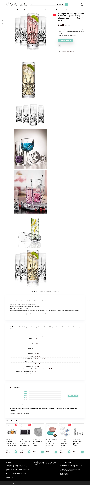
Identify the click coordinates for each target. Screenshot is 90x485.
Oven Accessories (36, 439)
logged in (18, 413)
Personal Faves (66, 51)
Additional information (45, 291)
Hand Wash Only (39, 351)
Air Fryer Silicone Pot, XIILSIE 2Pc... (50, 443)
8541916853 (49, 369)
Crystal (36, 338)
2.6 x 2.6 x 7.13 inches (40, 358)
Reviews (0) (56, 291)
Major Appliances (37, 10)
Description (34, 291)
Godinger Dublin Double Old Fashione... (11, 443)
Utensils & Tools (49, 10)
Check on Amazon (65, 40)
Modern (37, 343)
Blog (67, 10)
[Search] (66, 4)
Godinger (37, 366)
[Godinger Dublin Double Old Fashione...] (11, 432)
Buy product (16, 451)
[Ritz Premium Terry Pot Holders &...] (38, 432)
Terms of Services (64, 474)
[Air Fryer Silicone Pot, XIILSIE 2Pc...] (51, 432)
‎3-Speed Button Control (41, 369)
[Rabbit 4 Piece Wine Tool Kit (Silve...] (78, 432)
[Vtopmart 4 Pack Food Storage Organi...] (65, 432)
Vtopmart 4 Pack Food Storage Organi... (63, 444)
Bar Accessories (76, 439)
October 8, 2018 (38, 374)
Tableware (71, 51)
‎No (35, 371)
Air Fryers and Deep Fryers (51, 439)
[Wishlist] (82, 4)
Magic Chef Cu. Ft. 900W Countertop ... (25, 443)
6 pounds (37, 356)
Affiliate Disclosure (64, 473)
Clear (36, 341)
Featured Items (60, 10)
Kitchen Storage (63, 439)
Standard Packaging (40, 363)
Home (18, 10)
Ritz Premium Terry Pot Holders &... (37, 443)
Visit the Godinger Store (40, 336)
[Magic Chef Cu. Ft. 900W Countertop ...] (25, 432)
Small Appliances (26, 10)
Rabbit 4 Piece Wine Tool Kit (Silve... (77, 443)
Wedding (37, 346)
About (71, 10)
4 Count (37, 353)
